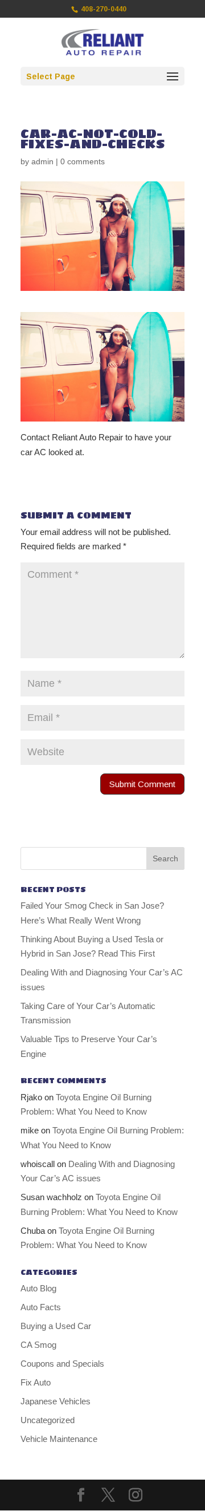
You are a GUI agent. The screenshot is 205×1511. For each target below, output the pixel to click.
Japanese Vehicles (55, 1401)
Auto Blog (38, 1288)
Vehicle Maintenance (58, 1439)
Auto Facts (40, 1307)
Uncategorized (47, 1420)
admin (42, 161)
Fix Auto (35, 1382)
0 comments (82, 161)
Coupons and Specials (62, 1363)
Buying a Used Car (55, 1326)
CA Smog (38, 1345)
